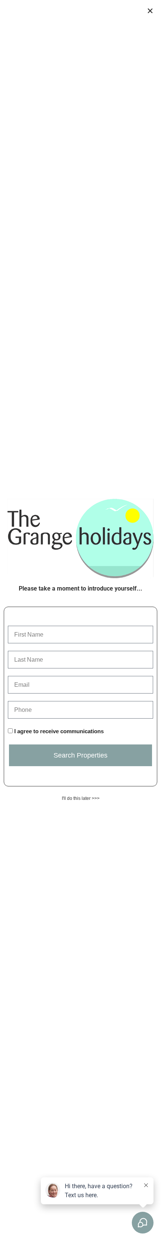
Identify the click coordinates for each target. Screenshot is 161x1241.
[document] (80, 620)
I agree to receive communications (59, 731)
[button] (150, 10)
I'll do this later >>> (81, 798)
